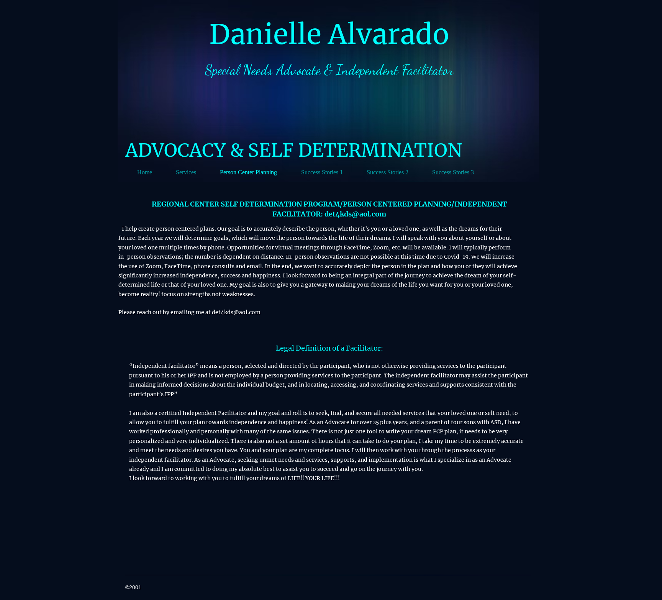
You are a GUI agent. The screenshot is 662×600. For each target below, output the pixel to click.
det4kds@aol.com (355, 214)
